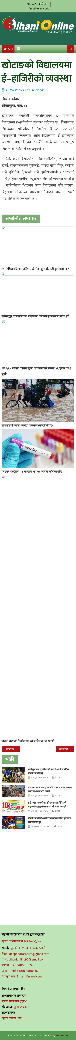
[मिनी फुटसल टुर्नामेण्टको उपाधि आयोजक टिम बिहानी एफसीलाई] (13, 775)
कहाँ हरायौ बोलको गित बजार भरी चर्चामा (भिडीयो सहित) (66, 749)
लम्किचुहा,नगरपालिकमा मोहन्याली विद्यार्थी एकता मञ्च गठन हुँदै (35, 316)
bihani (39, 90)
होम (10, 49)
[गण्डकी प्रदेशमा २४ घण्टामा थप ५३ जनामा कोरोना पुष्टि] (38, 448)
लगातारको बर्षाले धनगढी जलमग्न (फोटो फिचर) (27, 425)
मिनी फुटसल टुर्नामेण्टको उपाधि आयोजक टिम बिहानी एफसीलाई (48, 771)
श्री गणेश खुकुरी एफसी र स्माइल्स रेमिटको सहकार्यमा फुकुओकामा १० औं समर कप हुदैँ (47, 804)
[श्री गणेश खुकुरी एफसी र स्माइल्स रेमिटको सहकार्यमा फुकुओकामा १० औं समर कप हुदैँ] (13, 806)
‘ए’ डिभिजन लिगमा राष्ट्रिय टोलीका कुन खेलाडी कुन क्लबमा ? (35, 268)
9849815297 (61, 1035)
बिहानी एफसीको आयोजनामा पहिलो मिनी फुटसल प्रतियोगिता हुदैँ (49, 820)
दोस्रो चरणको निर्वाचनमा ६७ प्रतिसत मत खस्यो (28, 741)
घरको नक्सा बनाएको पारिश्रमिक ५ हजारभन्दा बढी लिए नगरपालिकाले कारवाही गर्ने (13, 749)
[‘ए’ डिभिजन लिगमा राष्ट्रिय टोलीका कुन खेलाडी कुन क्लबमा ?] (38, 245)
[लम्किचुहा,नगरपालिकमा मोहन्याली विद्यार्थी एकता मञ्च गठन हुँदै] (38, 292)
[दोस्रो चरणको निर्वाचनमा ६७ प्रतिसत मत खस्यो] (38, 606)
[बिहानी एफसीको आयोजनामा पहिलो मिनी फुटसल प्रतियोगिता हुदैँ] (13, 822)
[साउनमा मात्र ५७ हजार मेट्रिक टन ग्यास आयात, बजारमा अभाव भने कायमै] (13, 791)
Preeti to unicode (39, 8)
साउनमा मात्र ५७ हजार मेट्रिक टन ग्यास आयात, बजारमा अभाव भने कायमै (50, 789)
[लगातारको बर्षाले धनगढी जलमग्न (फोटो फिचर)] (38, 400)
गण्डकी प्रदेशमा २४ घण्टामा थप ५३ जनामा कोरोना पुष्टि (32, 471)
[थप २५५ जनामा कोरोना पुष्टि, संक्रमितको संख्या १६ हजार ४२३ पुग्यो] (38, 342)
